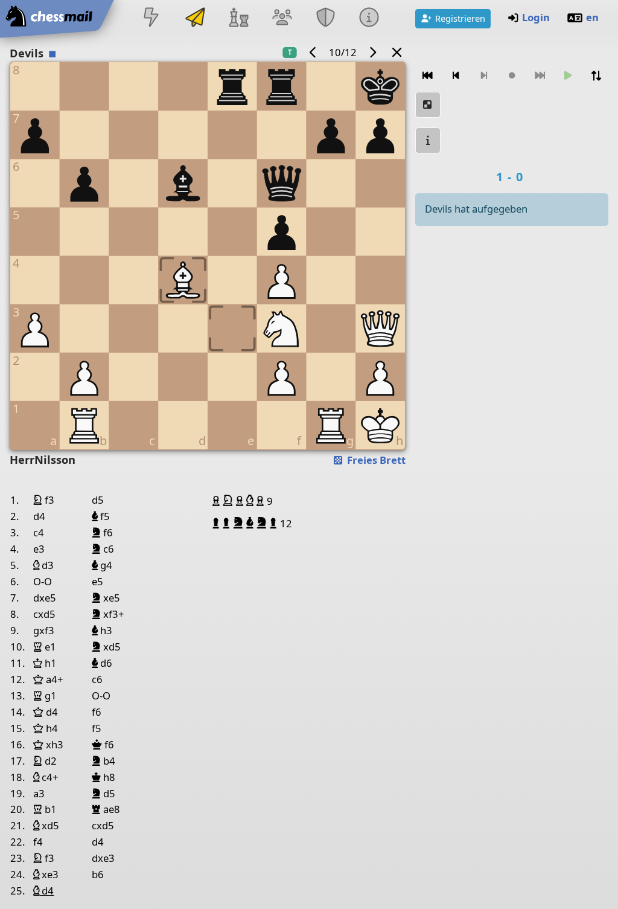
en (592, 17)
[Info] (428, 140)
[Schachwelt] (238, 18)
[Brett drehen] (595, 76)
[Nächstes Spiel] (372, 52)
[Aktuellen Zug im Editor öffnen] (428, 105)
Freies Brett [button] (375, 460)
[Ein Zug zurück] (455, 76)
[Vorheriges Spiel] (313, 52)
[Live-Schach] (151, 18)
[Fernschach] (195, 18)
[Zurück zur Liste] (397, 52)
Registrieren (460, 18)
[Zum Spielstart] (428, 76)
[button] (217, 501)
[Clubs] (326, 18)
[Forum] (282, 18)
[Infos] (369, 18)
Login (536, 17)
